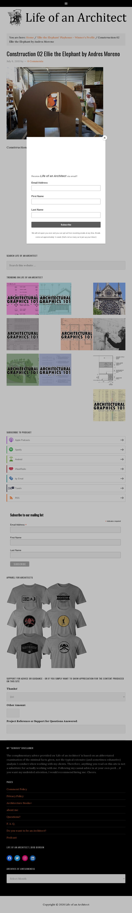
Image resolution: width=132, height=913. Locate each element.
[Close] (104, 137)
